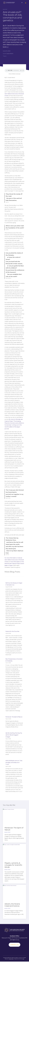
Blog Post (5, 9)
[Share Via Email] (13, 61)
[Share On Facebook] (4, 61)
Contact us (14, 944)
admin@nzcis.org (14, 939)
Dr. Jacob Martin (9, 53)
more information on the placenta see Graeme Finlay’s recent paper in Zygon (14, 563)
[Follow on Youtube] (17, 950)
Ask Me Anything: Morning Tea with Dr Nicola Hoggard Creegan (14, 734)
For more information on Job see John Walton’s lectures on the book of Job (14, 559)
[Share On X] (10, 61)
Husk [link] (23, 958)
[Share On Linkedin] (7, 61)
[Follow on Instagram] (14, 950)
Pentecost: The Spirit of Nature (14, 717)
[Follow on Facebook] (12, 950)
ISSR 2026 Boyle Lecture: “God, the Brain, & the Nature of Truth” (14, 762)
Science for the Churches (12, 631)
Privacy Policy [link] (11, 958)
